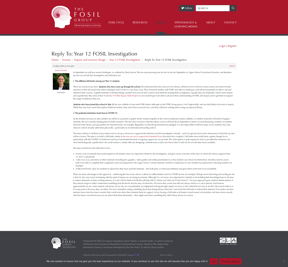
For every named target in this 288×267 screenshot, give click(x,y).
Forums (66, 59)
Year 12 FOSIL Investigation (124, 59)
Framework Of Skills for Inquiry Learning (101, 241)
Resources (140, 22)
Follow (188, 8)
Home (55, 59)
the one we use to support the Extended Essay (142, 136)
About (210, 22)
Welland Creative (126, 255)
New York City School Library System (147, 247)
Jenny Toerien (61, 70)
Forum (161, 22)
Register (232, 46)
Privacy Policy (166, 255)
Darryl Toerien (130, 241)
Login (222, 46)
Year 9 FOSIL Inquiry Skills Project (123, 96)
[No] (284, 261)
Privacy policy (230, 261)
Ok (214, 261)
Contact (230, 22)
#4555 (232, 66)
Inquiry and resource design (90, 59)
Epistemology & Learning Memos (185, 24)
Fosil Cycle (116, 22)
